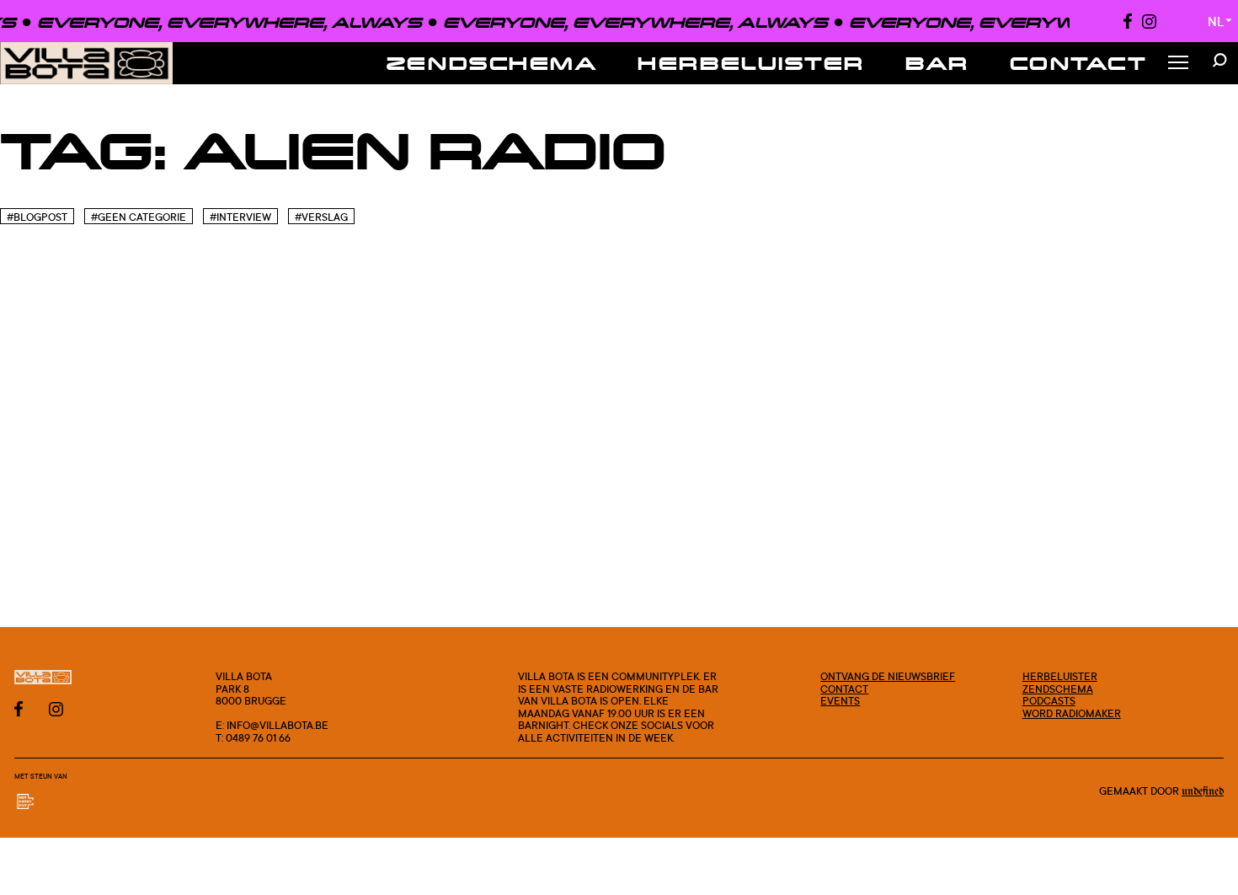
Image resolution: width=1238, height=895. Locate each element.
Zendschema (492, 63)
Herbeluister (751, 63)
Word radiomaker (1071, 713)
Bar (937, 63)
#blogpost (37, 217)
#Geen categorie (138, 217)
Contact (1079, 63)
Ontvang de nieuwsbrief (887, 675)
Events (840, 700)
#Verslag (321, 217)
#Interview (240, 217)
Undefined (1203, 791)
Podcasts (1048, 700)
